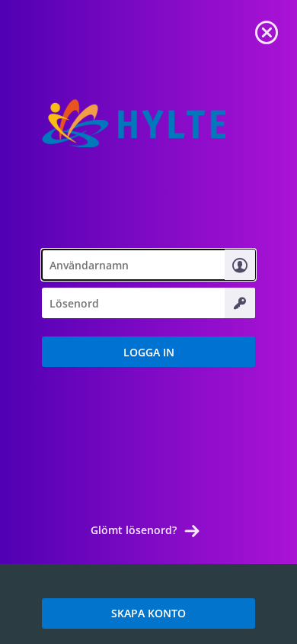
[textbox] (148, 265)
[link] (266, 30)
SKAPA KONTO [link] (148, 613)
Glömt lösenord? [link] (134, 530)
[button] (148, 351)
